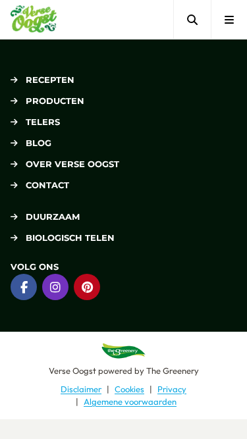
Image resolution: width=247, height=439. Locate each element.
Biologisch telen (70, 237)
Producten (55, 100)
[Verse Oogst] (34, 19)
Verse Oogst (72, 370)
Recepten (50, 79)
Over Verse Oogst (72, 164)
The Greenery (172, 370)
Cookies (129, 389)
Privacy (171, 389)
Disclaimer (81, 389)
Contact (47, 185)
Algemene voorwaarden (130, 401)
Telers (43, 121)
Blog (38, 143)
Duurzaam (53, 216)
